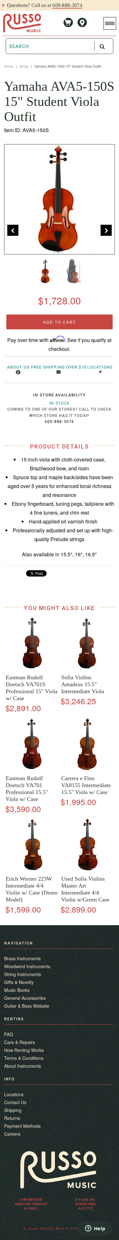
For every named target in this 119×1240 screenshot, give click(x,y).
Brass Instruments (22, 958)
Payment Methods (22, 1126)
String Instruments (22, 974)
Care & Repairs (19, 1042)
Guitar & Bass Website (26, 1006)
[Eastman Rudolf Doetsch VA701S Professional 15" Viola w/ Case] (31, 667)
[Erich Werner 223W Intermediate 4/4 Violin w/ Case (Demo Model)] (31, 869)
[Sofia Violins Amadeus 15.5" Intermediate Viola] (87, 667)
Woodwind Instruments (27, 966)
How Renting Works (24, 1050)
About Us (18, 367)
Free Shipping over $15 (58, 367)
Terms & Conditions (23, 1058)
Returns (12, 1118)
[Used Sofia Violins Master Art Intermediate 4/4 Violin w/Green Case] (87, 869)
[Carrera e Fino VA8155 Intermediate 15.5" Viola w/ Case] (87, 768)
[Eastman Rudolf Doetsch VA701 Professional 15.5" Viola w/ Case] (31, 768)
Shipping (13, 1110)
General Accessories (25, 998)
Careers (12, 1134)
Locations (100, 367)
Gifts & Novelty (19, 982)
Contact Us (15, 1102)
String (23, 66)
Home (8, 66)
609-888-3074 (67, 5)
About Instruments (22, 1066)
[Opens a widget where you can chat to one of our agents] (95, 1229)
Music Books (17, 990)
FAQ (8, 1034)
